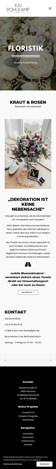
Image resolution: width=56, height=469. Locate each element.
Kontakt (28, 444)
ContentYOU (28, 412)
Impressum (28, 437)
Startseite (28, 433)
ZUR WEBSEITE (26, 292)
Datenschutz (28, 440)
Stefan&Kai (28, 419)
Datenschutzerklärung (13, 464)
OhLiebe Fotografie (28, 416)
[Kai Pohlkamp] (18, 8)
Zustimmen (44, 464)
